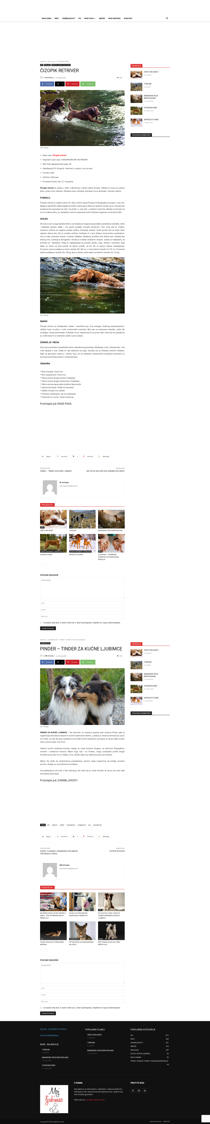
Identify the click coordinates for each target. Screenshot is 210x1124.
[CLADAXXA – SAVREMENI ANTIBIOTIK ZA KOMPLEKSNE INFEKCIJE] (111, 543)
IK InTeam (48, 77)
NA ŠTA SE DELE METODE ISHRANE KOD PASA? (106, 471)
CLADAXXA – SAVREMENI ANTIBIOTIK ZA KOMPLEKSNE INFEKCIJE (108, 557)
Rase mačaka (114, 18)
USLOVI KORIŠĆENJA (49, 1035)
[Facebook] (133, 1090)
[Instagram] (138, 1090)
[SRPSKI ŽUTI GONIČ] (82, 543)
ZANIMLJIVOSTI (68, 18)
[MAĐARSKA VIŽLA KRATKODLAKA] (111, 519)
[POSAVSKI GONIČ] (53, 543)
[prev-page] (41, 564)
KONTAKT (128, 18)
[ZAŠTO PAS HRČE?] (53, 519)
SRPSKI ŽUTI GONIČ (76, 554)
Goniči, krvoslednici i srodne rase (51, 551)
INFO (57, 18)
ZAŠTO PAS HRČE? (46, 530)
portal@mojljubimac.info (95, 1100)
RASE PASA (64, 403)
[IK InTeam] (41, 77)
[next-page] (45, 564)
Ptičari (101, 527)
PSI (79, 18)
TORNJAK (72, 530)
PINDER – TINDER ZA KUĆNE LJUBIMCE (56, 471)
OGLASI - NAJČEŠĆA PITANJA (53, 1029)
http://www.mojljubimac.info (69, 486)
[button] (167, 18)
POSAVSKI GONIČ (46, 554)
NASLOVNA (46, 18)
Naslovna (43, 61)
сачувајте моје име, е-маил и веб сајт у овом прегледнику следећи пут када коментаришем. (82, 623)
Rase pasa (89, 18)
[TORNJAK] (82, 519)
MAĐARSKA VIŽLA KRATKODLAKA (110, 530)
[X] (144, 1090)
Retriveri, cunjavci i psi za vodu (61, 65)
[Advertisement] (105, 42)
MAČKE (102, 18)
